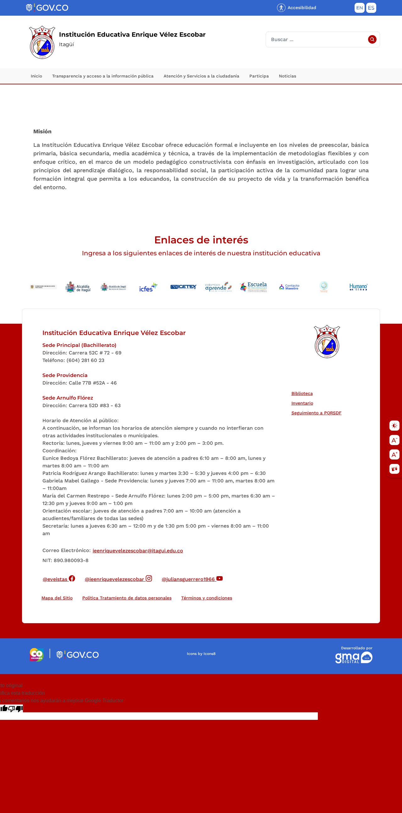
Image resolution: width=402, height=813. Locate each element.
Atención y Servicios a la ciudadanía (201, 75)
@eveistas (59, 578)
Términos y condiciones (206, 597)
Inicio (36, 75)
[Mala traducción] (15, 708)
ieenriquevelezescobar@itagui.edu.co (138, 551)
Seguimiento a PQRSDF (318, 412)
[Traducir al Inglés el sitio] (360, 9)
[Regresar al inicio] (326, 341)
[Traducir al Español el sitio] (371, 9)
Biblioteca (303, 393)
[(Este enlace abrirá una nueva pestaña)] (37, 654)
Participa (259, 75)
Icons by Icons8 (201, 653)
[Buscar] (372, 39)
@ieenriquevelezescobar (118, 578)
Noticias (287, 75)
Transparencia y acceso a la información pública (103, 75)
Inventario (303, 403)
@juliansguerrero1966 (192, 578)
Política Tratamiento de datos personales (128, 597)
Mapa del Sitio (57, 597)
